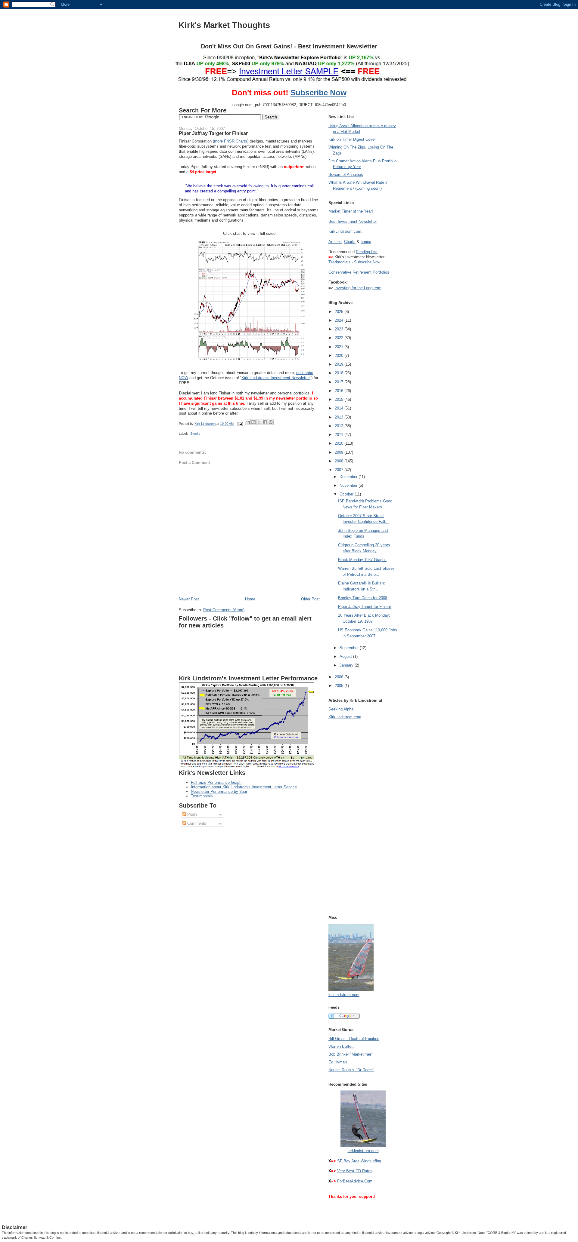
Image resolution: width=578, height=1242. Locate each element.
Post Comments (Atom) (223, 610)
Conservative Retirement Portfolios (358, 272)
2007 (339, 470)
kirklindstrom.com (343, 994)
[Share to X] (259, 422)
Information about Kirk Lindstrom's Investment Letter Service (244, 787)
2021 (339, 347)
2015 (339, 399)
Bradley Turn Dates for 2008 (362, 598)
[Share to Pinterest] (271, 422)
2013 (339, 417)
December (349, 476)
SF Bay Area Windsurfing (359, 1161)
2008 (339, 461)
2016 (339, 390)
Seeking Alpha (340, 709)
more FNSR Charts (230, 141)
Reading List (367, 252)
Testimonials (202, 796)
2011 (339, 434)
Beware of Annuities (345, 174)
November (349, 485)
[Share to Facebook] (265, 422)
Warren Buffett (341, 1046)
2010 (339, 443)
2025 (339, 311)
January (347, 665)
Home (250, 599)
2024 (339, 320)
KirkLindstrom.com (344, 231)
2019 (339, 364)
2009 (339, 452)
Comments (196, 823)
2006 (339, 677)
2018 (339, 373)
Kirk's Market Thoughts (224, 25)
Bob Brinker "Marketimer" (350, 1054)
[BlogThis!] (253, 422)
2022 (339, 338)
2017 (339, 382)
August (346, 656)
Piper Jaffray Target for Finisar (364, 606)
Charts (350, 241)
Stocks (195, 433)
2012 (339, 426)
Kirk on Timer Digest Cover (352, 139)
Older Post (310, 599)
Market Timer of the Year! (350, 211)
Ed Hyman (337, 1062)
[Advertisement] (352, 816)
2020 (339, 355)
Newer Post (189, 599)
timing (366, 241)
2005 (339, 685)
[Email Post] (240, 423)
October (347, 494)
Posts (191, 814)
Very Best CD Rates (354, 1171)
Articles (335, 241)
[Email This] (248, 422)
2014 (339, 408)
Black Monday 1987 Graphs (362, 559)
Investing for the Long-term (357, 288)
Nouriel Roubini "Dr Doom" (351, 1070)
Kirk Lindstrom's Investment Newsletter (275, 378)
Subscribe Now (318, 92)
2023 (339, 329)
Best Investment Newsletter (352, 221)
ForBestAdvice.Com (354, 1181)
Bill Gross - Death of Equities (353, 1038)
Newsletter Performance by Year (219, 791)
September (350, 648)
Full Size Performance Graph (216, 782)
